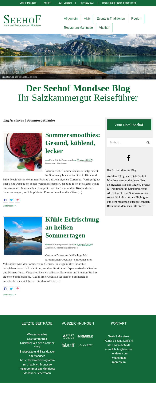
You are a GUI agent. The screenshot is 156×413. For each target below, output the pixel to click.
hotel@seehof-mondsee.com (122, 2)
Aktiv (87, 18)
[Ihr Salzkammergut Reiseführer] (22, 25)
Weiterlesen (8, 205)
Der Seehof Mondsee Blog (78, 88)
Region (136, 18)
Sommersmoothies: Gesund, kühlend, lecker (72, 143)
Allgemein (71, 18)
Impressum (118, 362)
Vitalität (104, 27)
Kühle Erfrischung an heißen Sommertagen (72, 227)
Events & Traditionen (111, 18)
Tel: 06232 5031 (86, 2)
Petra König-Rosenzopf (61, 160)
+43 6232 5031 (121, 344)
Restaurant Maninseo (78, 27)
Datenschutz (119, 357)
